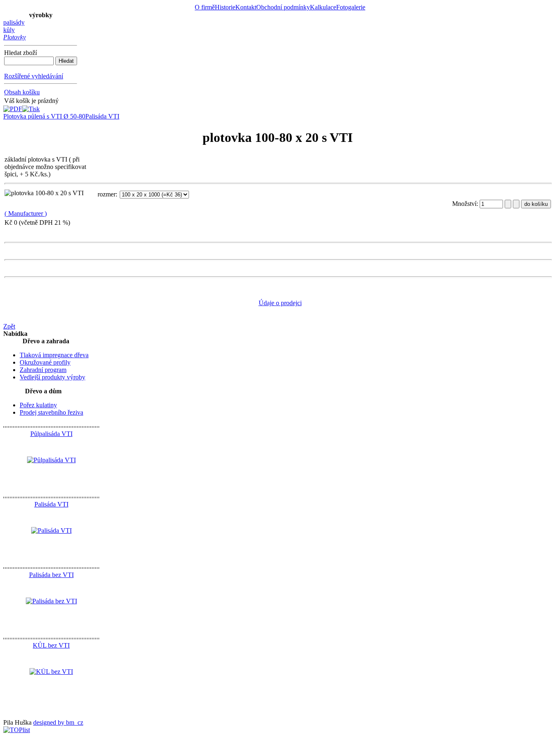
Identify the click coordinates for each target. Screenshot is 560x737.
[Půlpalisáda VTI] (51, 459)
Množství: (466, 203)
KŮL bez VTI (51, 645)
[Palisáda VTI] (51, 530)
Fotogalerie (350, 7)
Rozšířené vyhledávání (33, 76)
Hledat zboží (20, 52)
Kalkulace (323, 7)
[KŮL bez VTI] (51, 671)
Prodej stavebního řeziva (51, 412)
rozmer (107, 194)
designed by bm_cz (58, 722)
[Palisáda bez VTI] (51, 601)
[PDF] (12, 106)
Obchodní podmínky (283, 7)
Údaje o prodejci (280, 302)
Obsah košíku (22, 92)
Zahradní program (43, 369)
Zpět (9, 326)
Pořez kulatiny (38, 405)
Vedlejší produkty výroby (52, 377)
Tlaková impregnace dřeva (54, 354)
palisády (14, 22)
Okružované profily (45, 362)
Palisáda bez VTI (51, 574)
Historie (225, 7)
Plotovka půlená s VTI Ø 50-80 (44, 116)
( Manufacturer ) (26, 213)
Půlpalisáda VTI (51, 433)
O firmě (205, 7)
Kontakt (245, 7)
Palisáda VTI (102, 116)
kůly (9, 29)
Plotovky (14, 37)
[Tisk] (31, 106)
